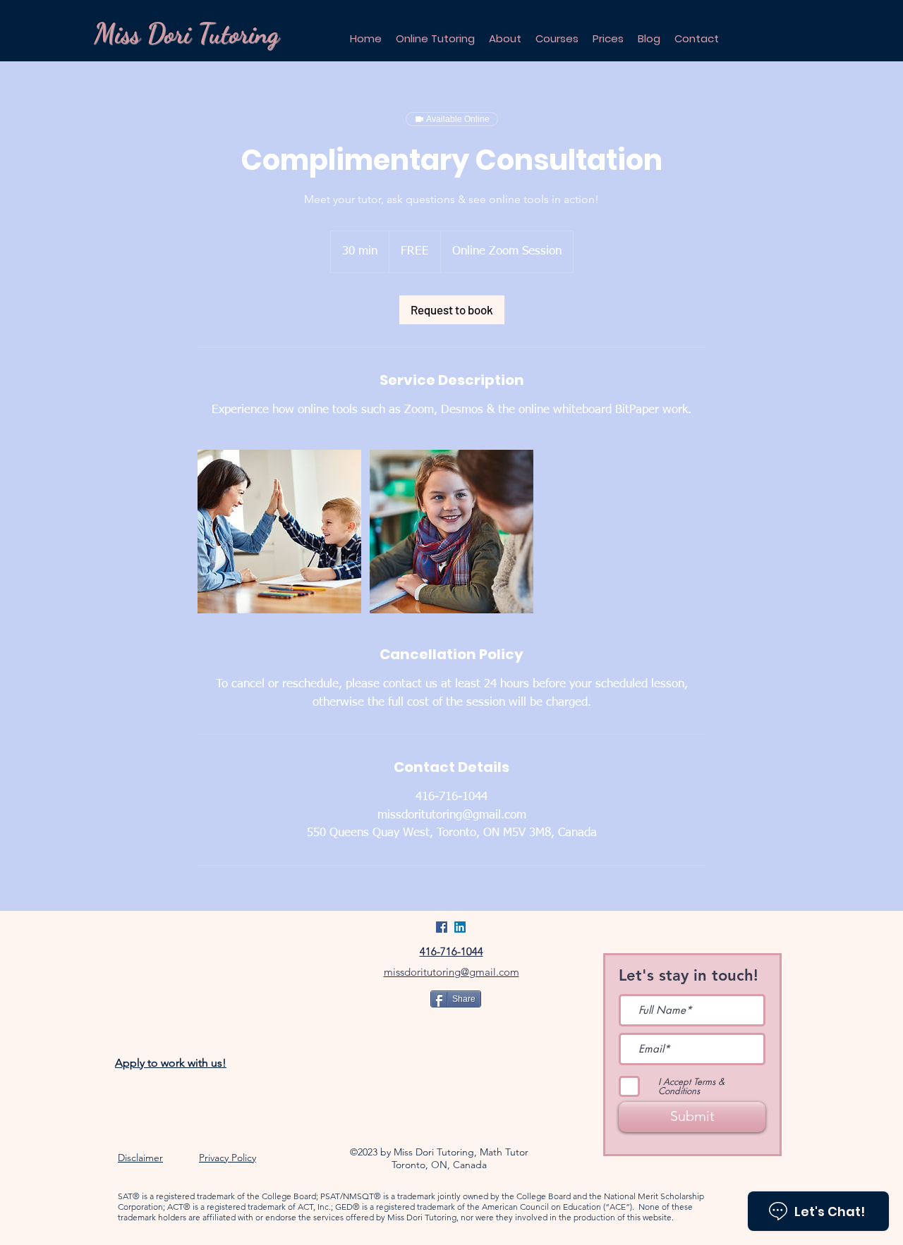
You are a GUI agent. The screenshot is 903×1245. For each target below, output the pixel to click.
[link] (451, 309)
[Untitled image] (279, 531)
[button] (557, 38)
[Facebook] (441, 927)
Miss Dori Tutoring (186, 34)
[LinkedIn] (460, 927)
